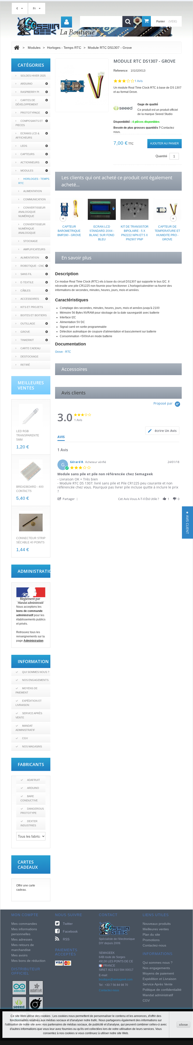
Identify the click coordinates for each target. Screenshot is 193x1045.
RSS (66, 939)
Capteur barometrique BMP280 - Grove (69, 231)
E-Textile (26, 282)
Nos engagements (35, 680)
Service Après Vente (29, 715)
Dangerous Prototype (32, 810)
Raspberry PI (29, 91)
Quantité (161, 156)
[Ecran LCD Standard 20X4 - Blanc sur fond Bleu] (102, 209)
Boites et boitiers (33, 315)
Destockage (29, 356)
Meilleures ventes (156, 929)
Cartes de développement (27, 102)
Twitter (68, 924)
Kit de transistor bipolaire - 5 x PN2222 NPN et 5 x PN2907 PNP (135, 233)
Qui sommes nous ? (35, 672)
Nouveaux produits (157, 924)
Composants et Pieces (29, 123)
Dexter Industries (28, 823)
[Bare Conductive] (36, 1003)
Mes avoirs (19, 955)
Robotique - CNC (32, 265)
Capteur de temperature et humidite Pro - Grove (167, 233)
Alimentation (32, 191)
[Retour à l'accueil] (16, 47)
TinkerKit (27, 340)
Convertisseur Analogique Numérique (31, 211)
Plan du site (151, 934)
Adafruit (33, 780)
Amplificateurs (34, 249)
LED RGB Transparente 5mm (27, 435)
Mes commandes (24, 924)
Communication (34, 199)
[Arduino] (19, 987)
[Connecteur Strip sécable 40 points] (30, 522)
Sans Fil (26, 274)
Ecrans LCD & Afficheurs (27, 135)
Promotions (151, 940)
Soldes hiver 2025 (33, 75)
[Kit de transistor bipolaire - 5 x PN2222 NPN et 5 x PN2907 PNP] (135, 209)
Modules (26, 170)
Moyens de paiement (26, 690)
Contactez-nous (109, 990)
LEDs (23, 145)
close (183, 1024)
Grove (25, 331)
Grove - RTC (63, 351)
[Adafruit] (36, 987)
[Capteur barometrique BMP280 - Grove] (69, 209)
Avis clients (73, 392)
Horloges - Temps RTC (33, 180)
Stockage (30, 241)
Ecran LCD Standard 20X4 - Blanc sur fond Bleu (101, 233)
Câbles (25, 290)
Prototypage (30, 112)
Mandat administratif (25, 727)
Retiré (25, 364)
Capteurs (27, 154)
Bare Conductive (29, 798)
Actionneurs (29, 162)
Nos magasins (32, 746)
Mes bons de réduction (28, 961)
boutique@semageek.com (116, 979)
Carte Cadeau (30, 348)
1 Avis (139, 81)
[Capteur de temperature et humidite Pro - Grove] (167, 209)
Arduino (26, 83)
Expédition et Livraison (29, 702)
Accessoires (29, 298)
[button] (68, 498)
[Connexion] (66, 22)
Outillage (27, 323)
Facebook (70, 931)
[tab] (162, 430)
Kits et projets (31, 307)
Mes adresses (21, 939)
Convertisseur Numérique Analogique (31, 228)
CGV (25, 738)
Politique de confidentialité (162, 990)
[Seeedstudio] (19, 1003)
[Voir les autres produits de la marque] (122, 108)
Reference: (120, 70)
